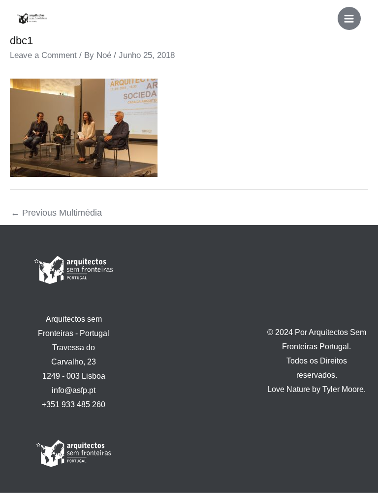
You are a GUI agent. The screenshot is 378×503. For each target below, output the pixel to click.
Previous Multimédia (56, 213)
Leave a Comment (43, 55)
